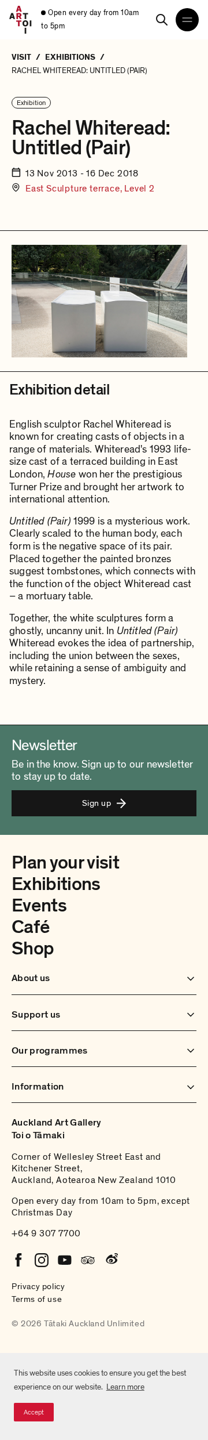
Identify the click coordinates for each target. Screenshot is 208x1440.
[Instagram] (42, 1260)
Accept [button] (34, 1412)
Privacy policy (38, 1286)
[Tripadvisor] (88, 1260)
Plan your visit (65, 862)
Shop (33, 948)
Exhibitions (56, 884)
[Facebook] (18, 1260)
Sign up (96, 803)
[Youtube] (65, 1260)
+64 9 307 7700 (46, 1233)
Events (39, 905)
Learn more (125, 1386)
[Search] (161, 19)
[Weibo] (111, 1260)
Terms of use (37, 1299)
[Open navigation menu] (187, 19)
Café (30, 927)
